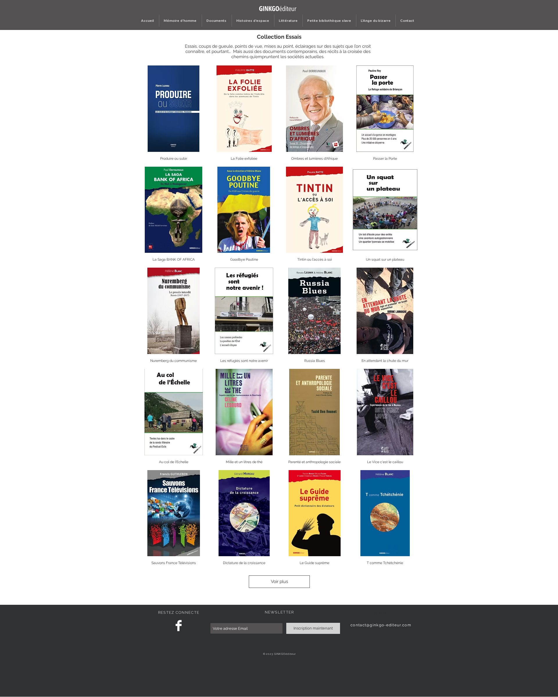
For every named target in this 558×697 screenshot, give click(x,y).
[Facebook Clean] (178, 625)
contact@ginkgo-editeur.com (380, 625)
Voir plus (279, 581)
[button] (217, 21)
